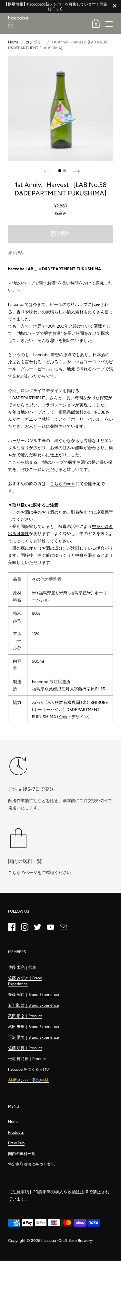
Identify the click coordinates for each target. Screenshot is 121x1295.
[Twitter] (37, 926)
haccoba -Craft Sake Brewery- (67, 1240)
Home (13, 42)
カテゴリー (35, 42)
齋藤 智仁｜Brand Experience (33, 994)
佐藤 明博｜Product (25, 1048)
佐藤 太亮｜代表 (22, 967)
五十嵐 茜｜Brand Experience (33, 1005)
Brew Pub (16, 1143)
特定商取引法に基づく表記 (31, 1164)
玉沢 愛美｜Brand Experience (33, 1037)
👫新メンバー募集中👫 (28, 1080)
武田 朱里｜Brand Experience (33, 1026)
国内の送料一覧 (21, 1153)
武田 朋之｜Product (25, 1016)
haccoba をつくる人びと (29, 1069)
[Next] (75, 169)
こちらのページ (22, 872)
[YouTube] (50, 926)
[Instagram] (24, 926)
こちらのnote (63, 483)
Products (16, 1132)
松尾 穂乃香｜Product (27, 1058)
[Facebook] (11, 926)
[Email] (63, 926)
